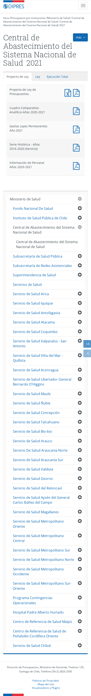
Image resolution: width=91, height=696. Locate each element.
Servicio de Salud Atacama (34, 322)
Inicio (6, 18)
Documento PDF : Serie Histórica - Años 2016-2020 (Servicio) (77, 147)
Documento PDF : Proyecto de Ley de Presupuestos (77, 92)
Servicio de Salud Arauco (32, 441)
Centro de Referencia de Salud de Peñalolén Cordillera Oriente (39, 633)
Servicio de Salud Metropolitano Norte (43, 559)
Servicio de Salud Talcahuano (36, 422)
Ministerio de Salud (58, 18)
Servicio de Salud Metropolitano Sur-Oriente (42, 586)
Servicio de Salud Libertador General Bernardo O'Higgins (42, 382)
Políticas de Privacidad (45, 680)
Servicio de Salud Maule (32, 393)
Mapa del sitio (46, 684)
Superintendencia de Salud (34, 275)
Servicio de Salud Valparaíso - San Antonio (39, 343)
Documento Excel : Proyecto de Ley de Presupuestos (69, 92)
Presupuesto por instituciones (28, 18)
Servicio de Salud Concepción (36, 412)
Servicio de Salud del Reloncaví (37, 488)
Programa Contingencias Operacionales (32, 600)
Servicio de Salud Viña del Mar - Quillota (38, 358)
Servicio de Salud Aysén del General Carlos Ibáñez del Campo (41, 500)
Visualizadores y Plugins (46, 687)
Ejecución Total (57, 77)
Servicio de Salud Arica (31, 294)
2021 (62, 25)
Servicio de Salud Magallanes (36, 512)
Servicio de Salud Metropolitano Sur (41, 550)
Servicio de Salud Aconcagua (35, 370)
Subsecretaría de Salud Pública (37, 256)
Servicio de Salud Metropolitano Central (38, 538)
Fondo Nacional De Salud (33, 208)
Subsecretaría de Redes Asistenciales (42, 265)
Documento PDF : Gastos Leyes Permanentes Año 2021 (77, 129)
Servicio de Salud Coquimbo (35, 331)
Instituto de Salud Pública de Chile (40, 218)
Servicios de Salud (27, 284)
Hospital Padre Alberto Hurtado (38, 612)
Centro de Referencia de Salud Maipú (42, 621)
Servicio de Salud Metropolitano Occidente (38, 571)
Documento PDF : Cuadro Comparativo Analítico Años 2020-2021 (77, 110)
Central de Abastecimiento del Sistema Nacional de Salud (43, 19)
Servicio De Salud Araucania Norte (40, 450)
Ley (37, 77)
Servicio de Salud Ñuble (31, 403)
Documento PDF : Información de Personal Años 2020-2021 (77, 165)
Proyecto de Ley (18, 77)
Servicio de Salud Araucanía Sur (38, 460)
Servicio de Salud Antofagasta (36, 312)
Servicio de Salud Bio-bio (32, 431)
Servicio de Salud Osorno (33, 478)
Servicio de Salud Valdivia (33, 469)
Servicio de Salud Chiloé (32, 645)
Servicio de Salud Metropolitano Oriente (38, 524)
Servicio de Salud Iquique (33, 303)
